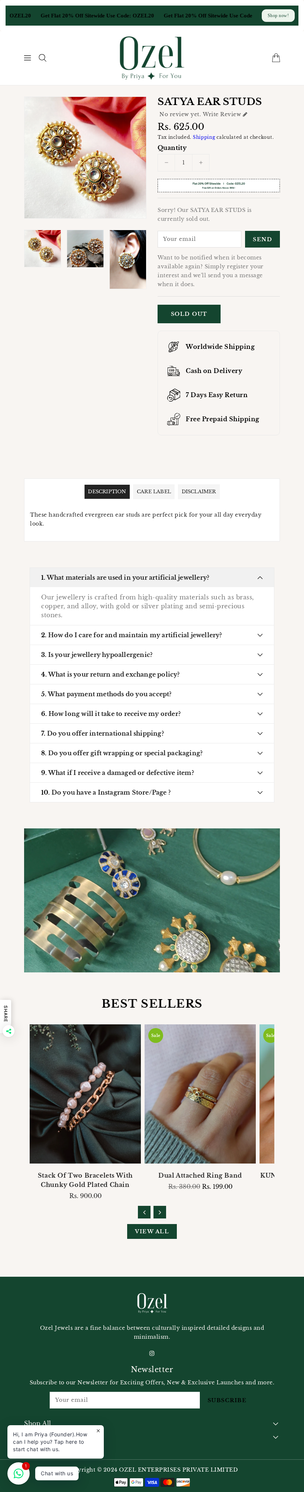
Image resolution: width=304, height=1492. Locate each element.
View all (152, 1231)
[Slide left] (144, 1212)
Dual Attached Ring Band (200, 1175)
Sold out (189, 314)
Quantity (172, 147)
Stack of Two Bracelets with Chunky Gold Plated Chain (85, 1180)
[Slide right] (159, 1212)
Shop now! (278, 15)
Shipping (204, 137)
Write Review (222, 114)
